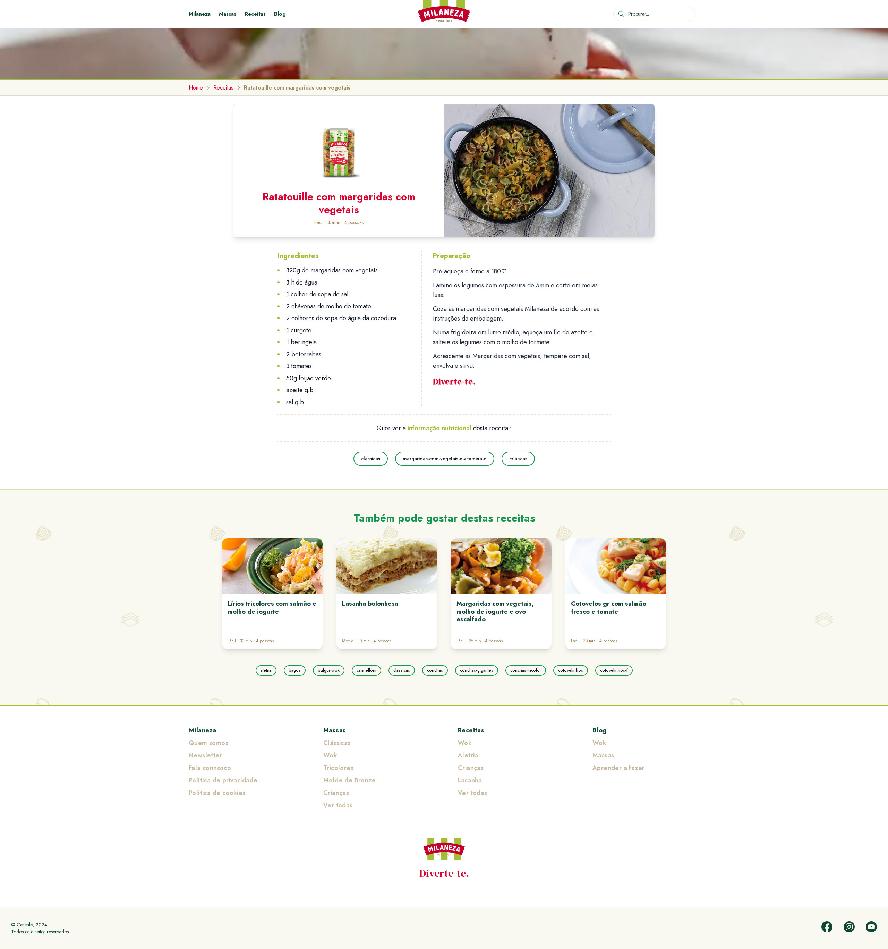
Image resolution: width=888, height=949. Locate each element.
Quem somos (208, 742)
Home (196, 88)
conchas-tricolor (525, 670)
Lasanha (470, 780)
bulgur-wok (329, 670)
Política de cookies (217, 792)
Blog (280, 14)
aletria (266, 670)
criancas (518, 458)
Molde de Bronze (349, 780)
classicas (370, 458)
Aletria (468, 755)
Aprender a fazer (618, 767)
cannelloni (366, 670)
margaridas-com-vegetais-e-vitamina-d (445, 458)
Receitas (255, 14)
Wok (330, 755)
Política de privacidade (223, 780)
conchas (435, 670)
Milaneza (200, 14)
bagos (295, 670)
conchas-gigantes (476, 670)
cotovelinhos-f (614, 670)
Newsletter (205, 755)
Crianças (336, 792)
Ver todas (338, 805)
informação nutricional (439, 428)
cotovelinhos (570, 670)
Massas (227, 14)
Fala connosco (210, 767)
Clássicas (337, 742)
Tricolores (338, 767)
